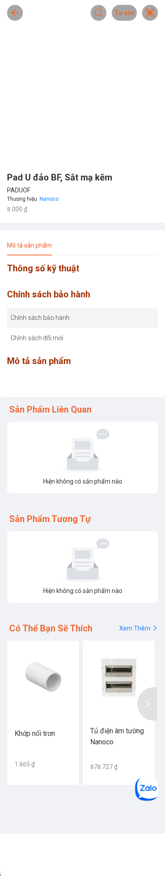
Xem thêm (134, 628)
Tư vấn (124, 12)
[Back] (15, 13)
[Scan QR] (150, 13)
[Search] (98, 13)
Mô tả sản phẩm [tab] (29, 245)
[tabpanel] (82, 327)
